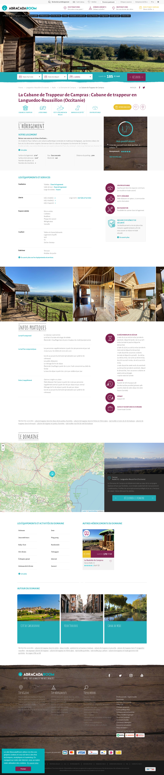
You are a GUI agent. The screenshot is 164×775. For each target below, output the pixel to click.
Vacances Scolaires (123, 717)
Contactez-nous (137, 764)
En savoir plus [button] (32, 763)
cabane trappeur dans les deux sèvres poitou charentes (54, 421)
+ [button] (3, 445)
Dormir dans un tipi (57, 715)
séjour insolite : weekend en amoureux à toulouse (76, 648)
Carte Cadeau (80, 2)
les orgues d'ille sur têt (33, 653)
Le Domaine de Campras (67, 88)
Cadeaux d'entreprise (123, 702)
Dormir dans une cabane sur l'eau (62, 699)
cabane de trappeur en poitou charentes (50, 423)
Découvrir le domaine (134, 498)
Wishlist (93, 2)
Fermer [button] (23, 769)
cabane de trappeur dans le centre (46, 648)
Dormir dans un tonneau (59, 712)
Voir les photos (82, 68)
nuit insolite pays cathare (99, 651)
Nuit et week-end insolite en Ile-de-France (32, 710)
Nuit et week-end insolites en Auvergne (31, 702)
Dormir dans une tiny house (60, 704)
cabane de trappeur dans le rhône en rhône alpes (91, 421)
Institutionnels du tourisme (125, 712)
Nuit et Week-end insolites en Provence (32, 704)
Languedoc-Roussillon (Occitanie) (37, 88)
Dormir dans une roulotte (59, 707)
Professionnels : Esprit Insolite (126, 697)
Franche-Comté (89, 697)
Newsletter (120, 699)
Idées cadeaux (89, 715)
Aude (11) (115, 479)
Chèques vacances (126, 2)
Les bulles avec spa (90, 707)
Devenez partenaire (108, 2)
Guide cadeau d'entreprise (93, 722)
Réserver (136, 77)
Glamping (87, 699)
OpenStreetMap (92, 511)
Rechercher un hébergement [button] (60, 2)
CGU (65, 764)
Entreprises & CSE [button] (140, 2)
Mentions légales (55, 764)
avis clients (101, 770)
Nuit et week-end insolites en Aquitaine (31, 697)
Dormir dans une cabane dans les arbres (65, 697)
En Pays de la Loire (24, 707)
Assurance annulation (123, 725)
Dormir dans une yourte (59, 710)
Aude (54, 88)
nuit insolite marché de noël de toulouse (79, 423)
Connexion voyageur (115, 764)
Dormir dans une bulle (58, 702)
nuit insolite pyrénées (82, 651)
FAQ (127, 764)
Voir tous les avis (115, 157)
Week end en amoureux (92, 710)
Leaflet (84, 511)
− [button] (3, 449)
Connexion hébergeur (123, 722)
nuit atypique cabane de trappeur (37, 651)
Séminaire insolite (122, 720)
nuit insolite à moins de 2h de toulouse (122, 421)
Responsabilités (75, 764)
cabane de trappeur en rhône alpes (62, 651)
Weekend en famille (91, 712)
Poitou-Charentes (90, 702)
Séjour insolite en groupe (124, 715)
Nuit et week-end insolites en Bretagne (31, 699)
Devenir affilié (87, 764)
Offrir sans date (124, 107)
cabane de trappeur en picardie (105, 648)
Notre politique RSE (123, 710)
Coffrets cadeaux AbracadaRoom (95, 725)
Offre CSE (119, 704)
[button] (158, 2)
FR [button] (152, 2)
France (20, 88)
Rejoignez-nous (101, 764)
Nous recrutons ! (122, 728)
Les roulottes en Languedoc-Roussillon (97, 704)
